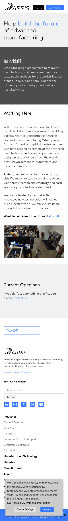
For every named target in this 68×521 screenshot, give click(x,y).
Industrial (9, 427)
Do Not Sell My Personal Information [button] (28, 502)
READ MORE (48, 517)
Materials (9, 462)
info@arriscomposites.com (17, 372)
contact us (20, 298)
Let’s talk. (53, 216)
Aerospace (10, 433)
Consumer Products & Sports (20, 439)
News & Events (13, 468)
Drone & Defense (14, 422)
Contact (55, 8)
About (8, 474)
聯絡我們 (12, 330)
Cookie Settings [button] (25, 509)
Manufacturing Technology (20, 456)
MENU (38, 8)
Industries (10, 416)
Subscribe (10, 397)
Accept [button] (47, 509)
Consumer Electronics (16, 444)
